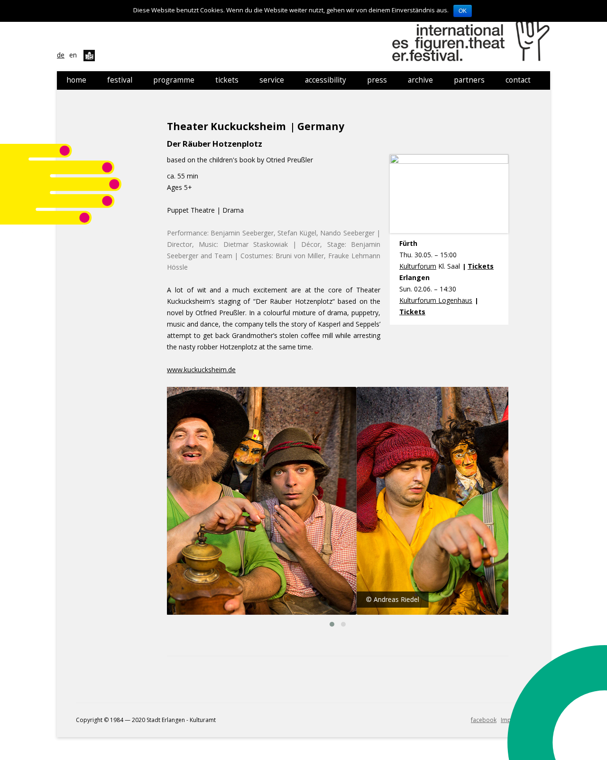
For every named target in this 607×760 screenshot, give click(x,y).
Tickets (481, 266)
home (76, 80)
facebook (484, 720)
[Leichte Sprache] (89, 54)
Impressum (516, 720)
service (271, 80)
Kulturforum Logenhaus (435, 300)
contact (518, 80)
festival (119, 80)
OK (463, 11)
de (60, 54)
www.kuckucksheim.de (201, 369)
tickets (227, 80)
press (377, 80)
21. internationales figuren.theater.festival (472, 35)
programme (173, 80)
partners (469, 80)
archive (420, 80)
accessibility (325, 80)
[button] (332, 624)
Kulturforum (417, 266)
